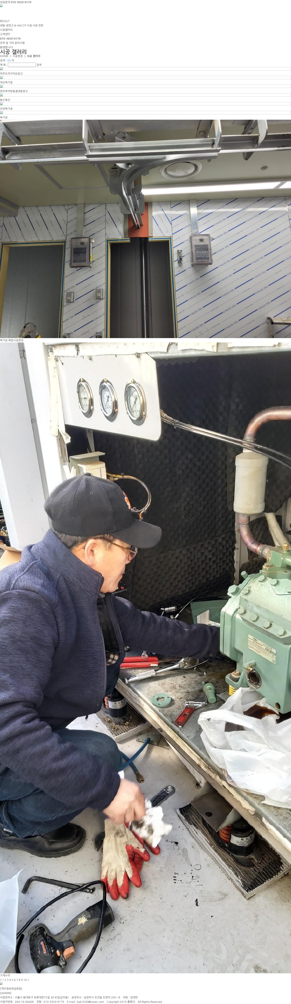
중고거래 (56, 14)
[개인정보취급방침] (11, 988)
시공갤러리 (6, 29)
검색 (38, 64)
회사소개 (11, 14)
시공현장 (79, 14)
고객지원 (101, 14)
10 (25, 979)
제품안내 (33, 14)
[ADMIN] (5, 993)
